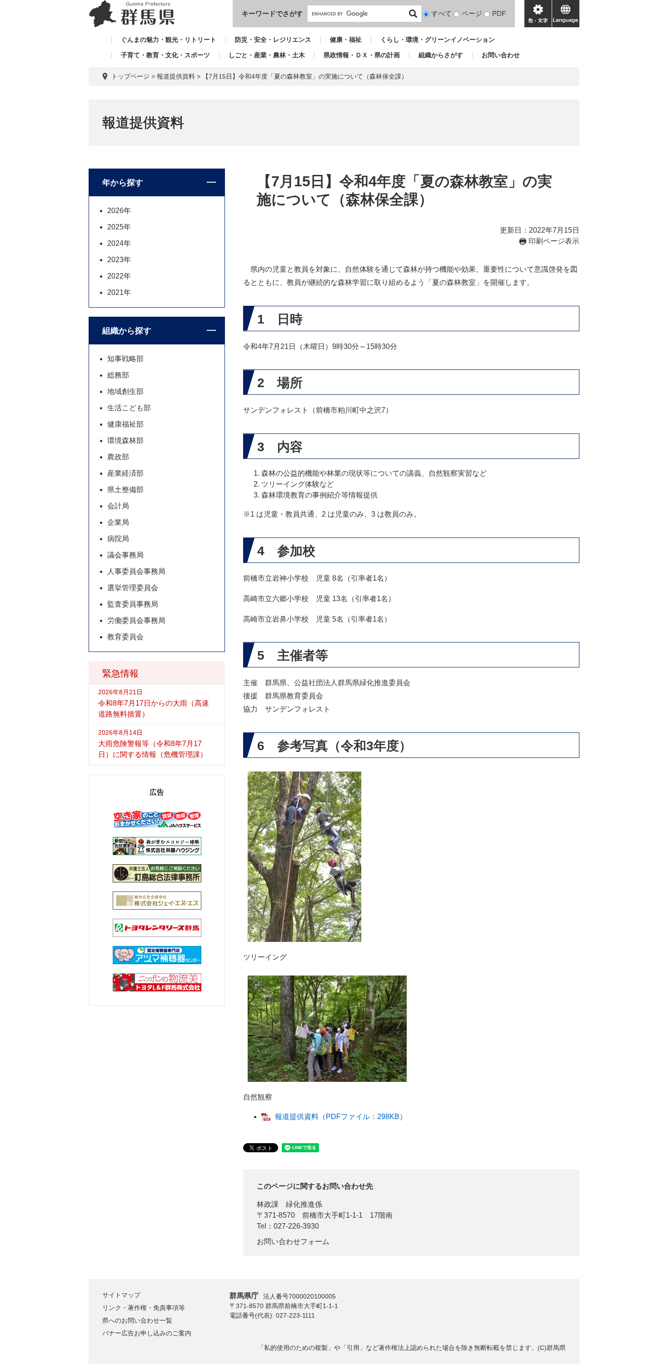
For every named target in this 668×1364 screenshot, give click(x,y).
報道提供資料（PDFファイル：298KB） (341, 1116)
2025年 (119, 227)
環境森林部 (125, 440)
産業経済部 (125, 473)
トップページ (130, 76)
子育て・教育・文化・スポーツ (165, 55)
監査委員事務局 (132, 604)
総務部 (118, 375)
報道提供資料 (176, 76)
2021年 (119, 292)
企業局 (118, 522)
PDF (499, 13)
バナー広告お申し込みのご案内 (146, 1333)
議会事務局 (125, 555)
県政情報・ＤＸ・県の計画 (362, 55)
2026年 (119, 210)
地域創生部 (125, 391)
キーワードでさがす (272, 13)
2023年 (119, 260)
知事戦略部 (125, 359)
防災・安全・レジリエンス (273, 39)
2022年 (119, 276)
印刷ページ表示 (553, 241)
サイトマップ (121, 1295)
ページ (472, 13)
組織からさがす (441, 55)
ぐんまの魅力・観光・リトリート (168, 39)
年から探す (122, 182)
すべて (441, 13)
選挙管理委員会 (132, 588)
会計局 (118, 506)
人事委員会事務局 (136, 571)
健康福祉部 (125, 424)
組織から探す (126, 330)
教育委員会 (125, 637)
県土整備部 (125, 489)
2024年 (119, 243)
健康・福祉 (346, 39)
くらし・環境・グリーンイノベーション (437, 39)
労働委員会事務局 (136, 620)
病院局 (118, 539)
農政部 (118, 457)
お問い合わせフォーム (293, 1241)
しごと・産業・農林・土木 (267, 55)
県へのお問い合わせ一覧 (137, 1320)
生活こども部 (129, 408)
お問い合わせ (501, 55)
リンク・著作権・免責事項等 (143, 1307)
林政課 (268, 1204)
